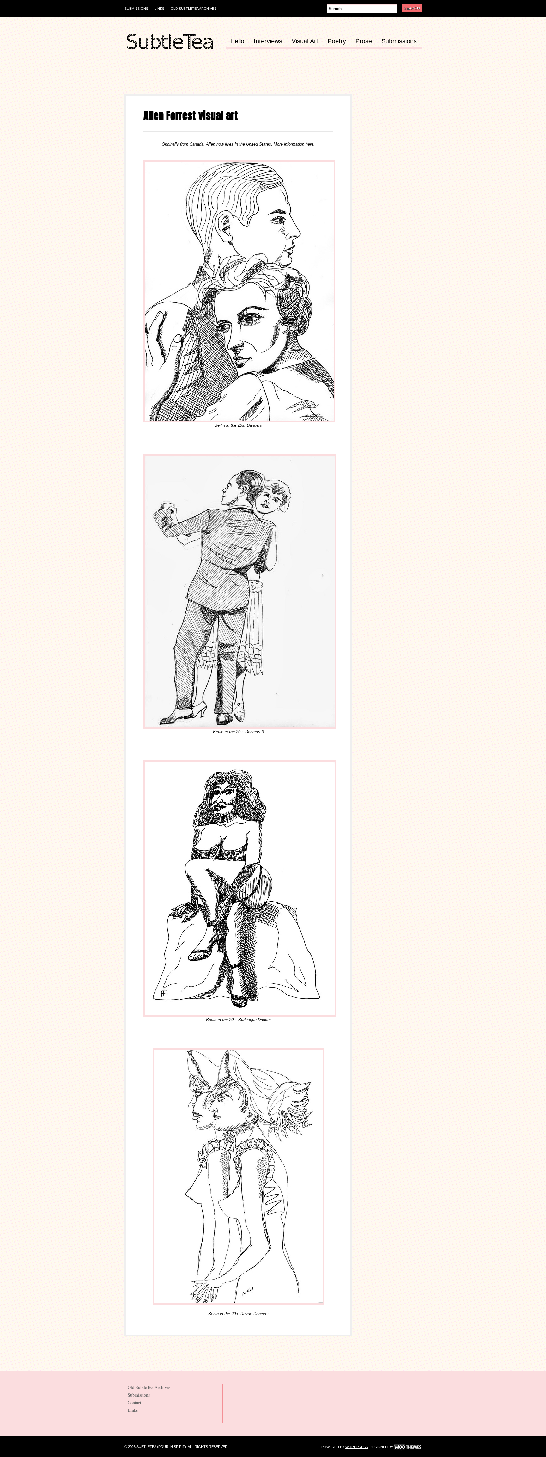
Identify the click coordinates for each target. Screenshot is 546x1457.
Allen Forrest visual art (190, 115)
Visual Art (305, 41)
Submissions (136, 8)
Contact (134, 1402)
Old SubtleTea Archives (193, 8)
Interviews (268, 41)
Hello (237, 41)
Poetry (337, 41)
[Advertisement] (239, 79)
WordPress (356, 1447)
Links (159, 8)
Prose (363, 41)
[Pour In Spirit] (169, 49)
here (309, 144)
